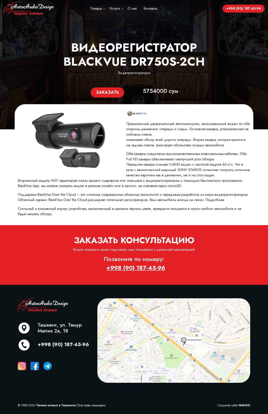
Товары (96, 8)
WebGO (244, 405)
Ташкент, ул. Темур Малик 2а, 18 (60, 328)
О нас (132, 8)
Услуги (115, 8)
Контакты (150, 8)
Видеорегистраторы (134, 72)
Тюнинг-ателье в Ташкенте (56, 405)
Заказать (107, 92)
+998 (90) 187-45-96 (243, 8)
